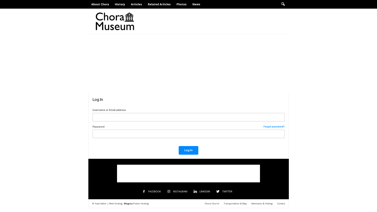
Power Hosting (136, 203)
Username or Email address (109, 110)
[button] (283, 4)
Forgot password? (274, 126)
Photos (182, 4)
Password (188, 126)
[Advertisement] (217, 21)
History (120, 4)
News (196, 4)
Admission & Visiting (262, 203)
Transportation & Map (235, 203)
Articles (136, 4)
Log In (188, 150)
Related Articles (159, 4)
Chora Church (212, 203)
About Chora (100, 4)
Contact (281, 203)
